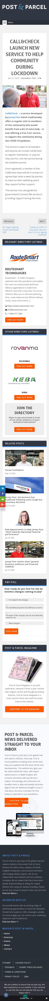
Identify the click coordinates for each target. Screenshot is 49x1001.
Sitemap (6, 962)
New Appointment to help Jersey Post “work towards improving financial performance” (24, 532)
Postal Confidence (14, 470)
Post (34, 78)
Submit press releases (30, 967)
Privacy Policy (12, 976)
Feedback (9, 967)
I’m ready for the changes (18, 600)
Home (7, 933)
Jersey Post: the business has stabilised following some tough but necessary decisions (23, 499)
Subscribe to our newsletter (16, 802)
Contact (8, 949)
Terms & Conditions (15, 972)
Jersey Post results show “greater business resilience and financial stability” (22, 564)
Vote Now (11, 631)
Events (7, 941)
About (7, 945)
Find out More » (9, 893)
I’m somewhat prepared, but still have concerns (24, 608)
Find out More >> (10, 921)
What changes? (14, 623)
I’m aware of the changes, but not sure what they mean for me (24, 616)
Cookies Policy (23, 962)
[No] (45, 991)
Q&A (26, 976)
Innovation (26, 78)
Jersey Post (14, 117)
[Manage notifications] (6, 995)
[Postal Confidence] (24, 461)
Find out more (15, 319)
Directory (8, 937)
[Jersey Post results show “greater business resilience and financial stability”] (24, 552)
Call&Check (11, 113)
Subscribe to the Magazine (25, 709)
